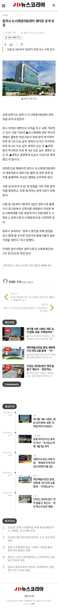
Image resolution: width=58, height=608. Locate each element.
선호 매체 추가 (14, 37)
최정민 (8, 32)
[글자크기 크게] (21, 44)
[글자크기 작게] (17, 44)
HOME (5, 15)
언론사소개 (29, 595)
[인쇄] (11, 44)
